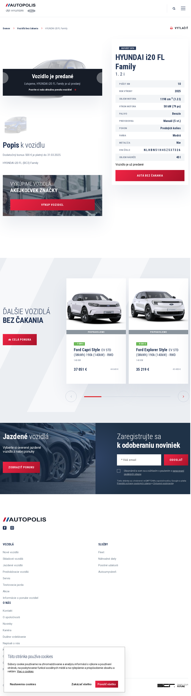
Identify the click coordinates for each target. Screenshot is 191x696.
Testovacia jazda (13, 585)
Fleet (101, 552)
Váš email (126, 459)
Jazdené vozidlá (13, 565)
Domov (7, 28)
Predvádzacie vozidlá (16, 571)
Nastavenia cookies (23, 684)
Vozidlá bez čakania (28, 28)
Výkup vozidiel (52, 204)
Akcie (6, 591)
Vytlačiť (181, 28)
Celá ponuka (21, 339)
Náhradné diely (107, 558)
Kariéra (7, 630)
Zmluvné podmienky (163, 483)
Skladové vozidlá (13, 558)
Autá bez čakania (150, 175)
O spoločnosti (11, 617)
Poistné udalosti (108, 565)
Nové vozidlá (10, 552)
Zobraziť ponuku (21, 467)
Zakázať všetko (81, 684)
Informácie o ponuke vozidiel (20, 598)
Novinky (7, 623)
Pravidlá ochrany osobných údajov (134, 483)
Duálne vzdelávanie (14, 636)
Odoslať (176, 460)
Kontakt (7, 610)
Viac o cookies (25, 671)
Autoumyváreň (107, 571)
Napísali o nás (11, 643)
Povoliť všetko (107, 684)
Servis (6, 578)
